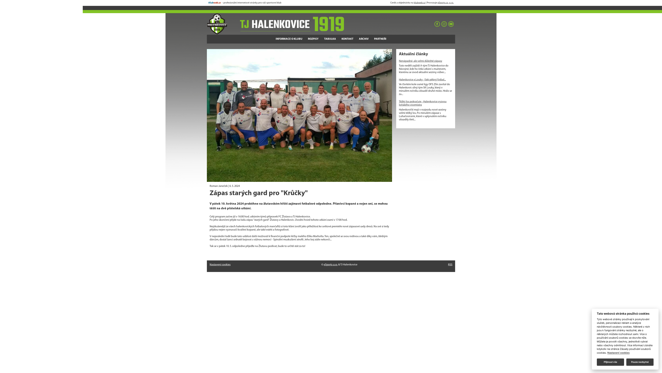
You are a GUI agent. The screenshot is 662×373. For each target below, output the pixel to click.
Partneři (380, 39)
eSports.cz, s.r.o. (446, 3)
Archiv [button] (364, 39)
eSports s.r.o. (331, 264)
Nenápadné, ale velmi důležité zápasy (420, 61)
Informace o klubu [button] (289, 39)
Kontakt (347, 39)
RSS (450, 264)
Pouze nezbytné (640, 362)
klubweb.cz (419, 3)
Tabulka (330, 39)
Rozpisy (313, 39)
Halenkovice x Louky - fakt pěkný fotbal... (422, 79)
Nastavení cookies (220, 264)
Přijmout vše (610, 362)
